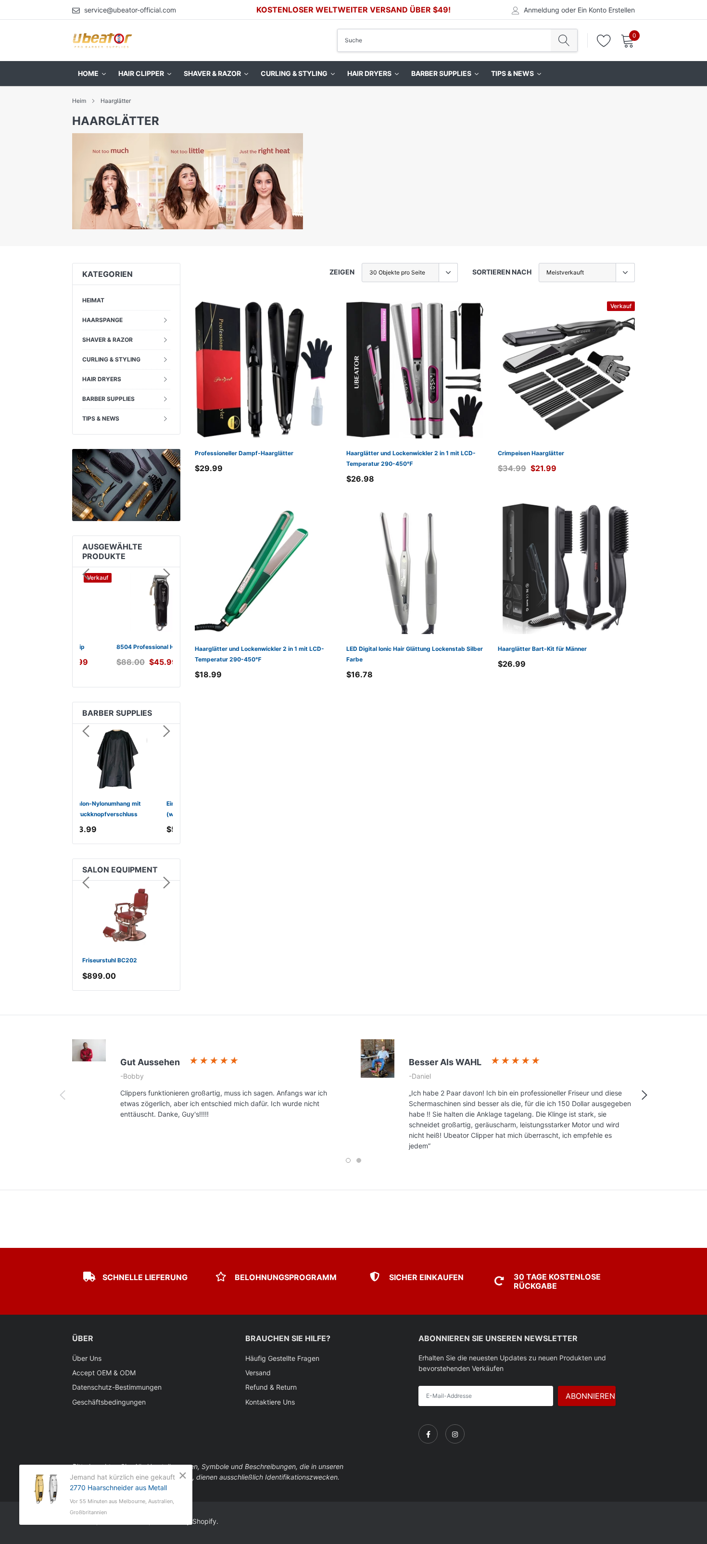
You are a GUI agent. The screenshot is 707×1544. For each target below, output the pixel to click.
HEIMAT (93, 300)
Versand (258, 1373)
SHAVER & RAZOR (107, 339)
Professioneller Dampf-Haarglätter (244, 453)
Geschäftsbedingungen (109, 1402)
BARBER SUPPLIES (108, 398)
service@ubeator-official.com (130, 10)
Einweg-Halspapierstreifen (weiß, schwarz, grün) (120, 809)
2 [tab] (358, 1160)
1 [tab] (348, 1160)
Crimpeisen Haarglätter (531, 453)
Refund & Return (271, 1387)
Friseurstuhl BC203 (109, 960)
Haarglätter (116, 100)
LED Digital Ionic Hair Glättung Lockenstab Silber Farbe (414, 654)
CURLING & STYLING (111, 359)
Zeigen (341, 272)
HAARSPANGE (102, 320)
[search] (564, 40)
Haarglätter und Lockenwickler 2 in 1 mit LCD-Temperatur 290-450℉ (411, 458)
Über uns (86, 1358)
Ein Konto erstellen (606, 10)
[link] (263, 369)
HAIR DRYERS (101, 379)
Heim (79, 100)
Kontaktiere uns (270, 1402)
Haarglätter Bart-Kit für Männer (542, 648)
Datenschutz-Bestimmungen (117, 1387)
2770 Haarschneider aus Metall (118, 1487)
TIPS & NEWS (100, 418)
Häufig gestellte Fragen (282, 1358)
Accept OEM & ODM (104, 1373)
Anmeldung (541, 10)
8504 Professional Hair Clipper (125, 646)
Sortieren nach (501, 272)
